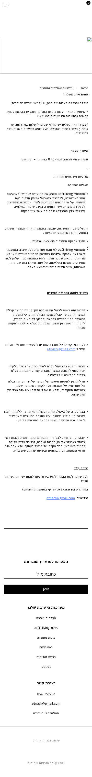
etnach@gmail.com (61, 349)
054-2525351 (46, 694)
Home (84, 88)
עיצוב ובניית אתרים (46, 740)
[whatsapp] (47, 749)
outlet (46, 666)
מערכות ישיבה (46, 618)
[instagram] (39, 749)
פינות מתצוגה (46, 637)
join (46, 589)
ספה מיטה (46, 647)
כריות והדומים (46, 657)
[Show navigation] (6, 5)
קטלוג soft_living (46, 628)
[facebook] (54, 749)
